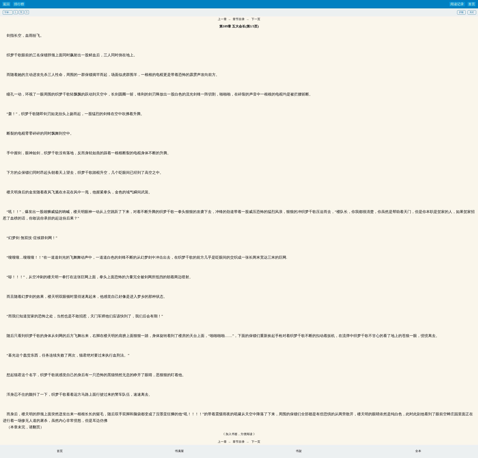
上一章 (222, 19)
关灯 (472, 12)
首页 (471, 4)
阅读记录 (457, 4)
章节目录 (239, 19)
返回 (6, 4)
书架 (299, 451)
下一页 (255, 19)
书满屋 (179, 451)
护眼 (461, 12)
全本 (418, 451)
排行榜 (19, 4)
